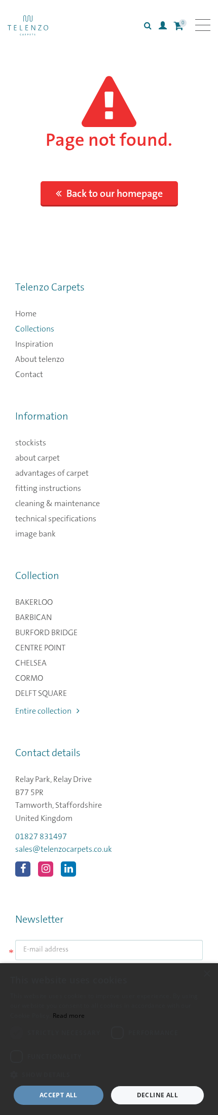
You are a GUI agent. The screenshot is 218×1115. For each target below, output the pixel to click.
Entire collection (43, 711)
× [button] (206, 974)
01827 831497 (41, 836)
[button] (109, 1075)
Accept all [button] (59, 1095)
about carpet (37, 458)
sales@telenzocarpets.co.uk (63, 849)
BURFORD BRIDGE (46, 632)
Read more (69, 1015)
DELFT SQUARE (41, 693)
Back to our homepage (114, 193)
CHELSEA (31, 663)
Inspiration (34, 344)
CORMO (29, 678)
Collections (34, 329)
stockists (30, 442)
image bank (35, 534)
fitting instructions (48, 488)
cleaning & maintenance (57, 503)
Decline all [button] (157, 1095)
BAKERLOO (34, 602)
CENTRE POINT (40, 647)
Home (26, 313)
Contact (29, 374)
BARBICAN (33, 617)
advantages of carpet (52, 473)
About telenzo (39, 359)
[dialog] (109, 1039)
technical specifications (55, 518)
